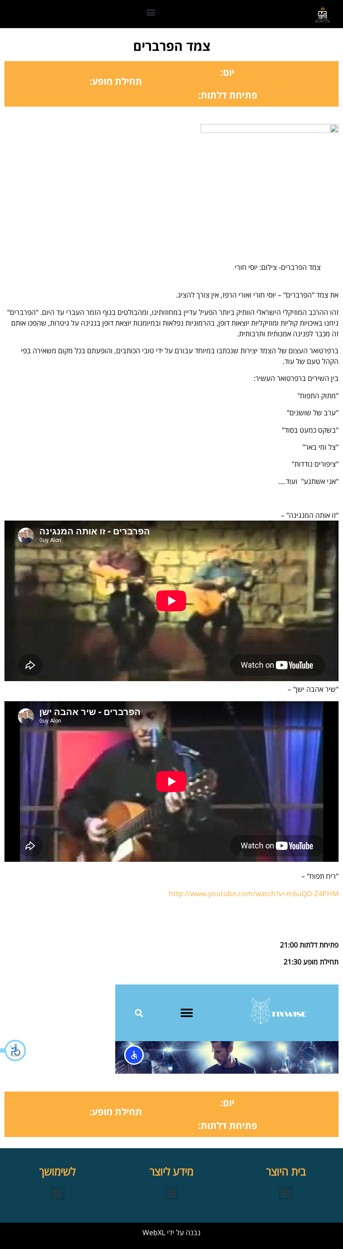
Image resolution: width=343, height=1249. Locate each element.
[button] (13, 1050)
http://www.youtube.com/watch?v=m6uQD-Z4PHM (254, 893)
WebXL (153, 1232)
